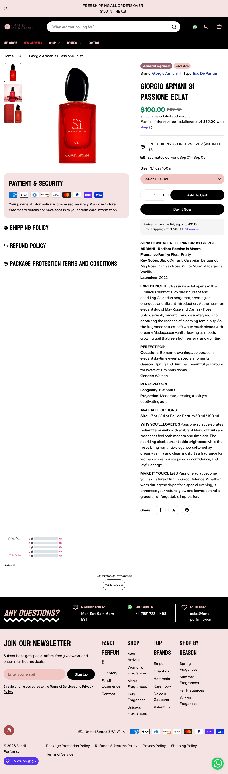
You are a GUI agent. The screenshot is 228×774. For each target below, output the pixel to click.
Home (9, 56)
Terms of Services (62, 686)
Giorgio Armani (165, 73)
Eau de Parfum (205, 73)
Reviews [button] (10, 565)
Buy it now (182, 209)
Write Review (114, 585)
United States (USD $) (103, 731)
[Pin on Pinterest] (187, 510)
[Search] (174, 26)
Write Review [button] (15, 555)
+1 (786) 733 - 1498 (151, 613)
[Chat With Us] (195, 26)
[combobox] (113, 26)
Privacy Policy (154, 745)
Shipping (147, 116)
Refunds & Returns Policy (116, 745)
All (21, 56)
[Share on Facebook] (160, 510)
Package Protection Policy (68, 745)
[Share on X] (173, 510)
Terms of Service (59, 754)
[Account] (205, 26)
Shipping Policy (184, 745)
